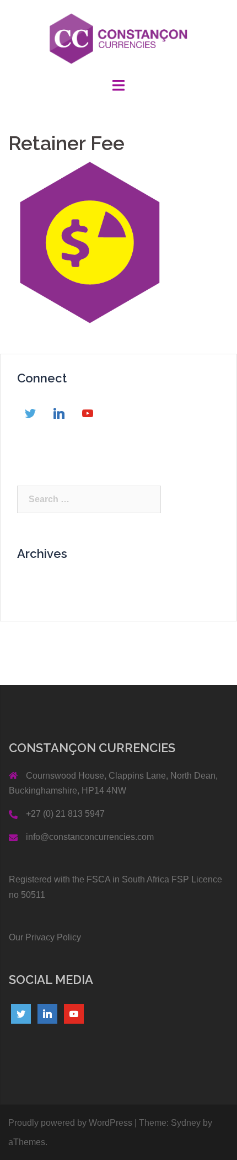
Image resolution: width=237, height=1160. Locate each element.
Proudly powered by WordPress (70, 1122)
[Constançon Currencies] (118, 37)
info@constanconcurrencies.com (90, 837)
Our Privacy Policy (45, 937)
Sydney (186, 1122)
